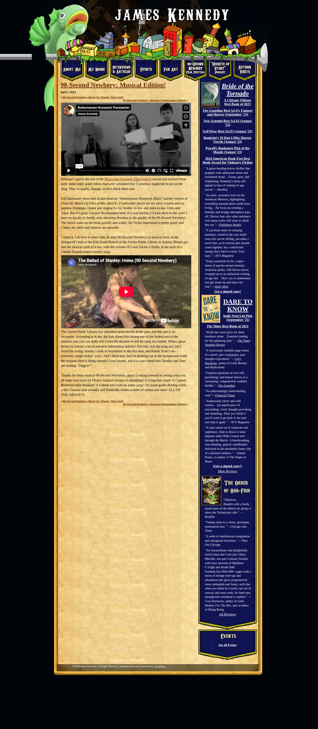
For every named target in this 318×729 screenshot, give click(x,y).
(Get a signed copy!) (227, 466)
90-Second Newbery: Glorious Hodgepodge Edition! (154, 100)
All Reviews (227, 614)
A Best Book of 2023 (237, 102)
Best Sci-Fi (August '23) (228, 123)
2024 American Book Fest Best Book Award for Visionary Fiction (227, 160)
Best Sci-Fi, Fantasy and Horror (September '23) (227, 112)
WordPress (160, 666)
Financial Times (225, 395)
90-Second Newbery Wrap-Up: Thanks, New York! (93, 97)
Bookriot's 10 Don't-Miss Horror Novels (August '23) (227, 140)
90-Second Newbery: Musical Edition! (113, 84)
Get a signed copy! (227, 291)
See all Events (227, 645)
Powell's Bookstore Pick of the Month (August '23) (228, 150)
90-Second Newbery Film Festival (127, 179)
